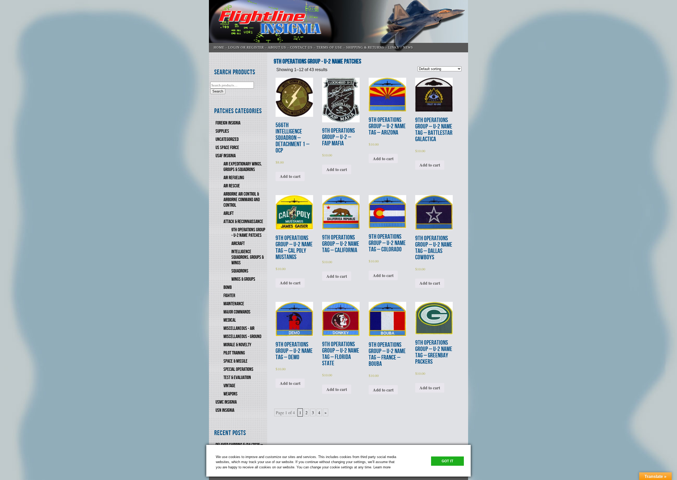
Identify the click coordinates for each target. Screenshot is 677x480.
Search (217, 91)
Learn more (382, 467)
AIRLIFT (228, 213)
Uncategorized (227, 139)
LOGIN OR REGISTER (246, 47)
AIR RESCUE (231, 186)
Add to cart (290, 176)
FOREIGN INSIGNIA (228, 123)
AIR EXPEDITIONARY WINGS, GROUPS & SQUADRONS (242, 166)
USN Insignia (225, 410)
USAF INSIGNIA (226, 156)
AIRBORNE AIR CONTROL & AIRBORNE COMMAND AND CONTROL (241, 199)
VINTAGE (229, 386)
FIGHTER (229, 295)
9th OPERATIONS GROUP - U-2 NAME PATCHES (248, 232)
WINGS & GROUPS (243, 279)
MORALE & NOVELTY (237, 345)
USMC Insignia (226, 402)
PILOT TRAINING (234, 353)
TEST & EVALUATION (237, 377)
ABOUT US (277, 47)
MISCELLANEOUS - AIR (238, 328)
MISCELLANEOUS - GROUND (242, 336)
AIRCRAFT (238, 243)
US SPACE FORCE (227, 147)
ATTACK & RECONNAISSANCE (243, 221)
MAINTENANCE (233, 304)
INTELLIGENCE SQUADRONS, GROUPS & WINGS (247, 257)
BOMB (227, 287)
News (408, 47)
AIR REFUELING (233, 178)
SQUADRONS (239, 271)
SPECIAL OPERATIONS (238, 369)
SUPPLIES (222, 131)
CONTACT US (301, 47)
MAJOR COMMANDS (236, 312)
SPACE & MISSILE (235, 361)
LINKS (393, 47)
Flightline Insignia (338, 26)
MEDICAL (229, 320)
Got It (447, 461)
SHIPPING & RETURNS (365, 47)
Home (219, 47)
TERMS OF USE (329, 47)
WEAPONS (230, 394)
